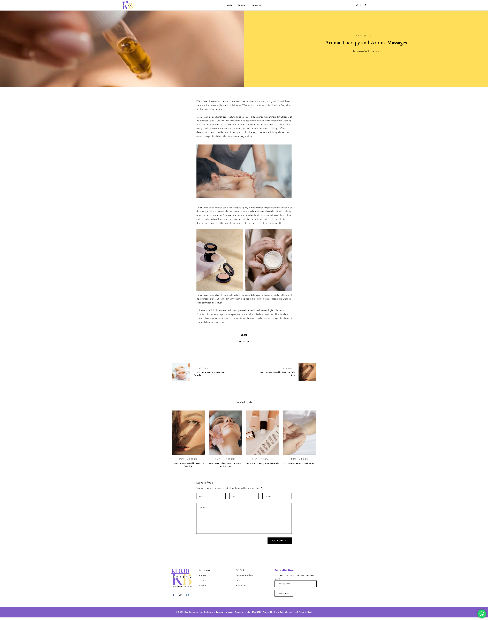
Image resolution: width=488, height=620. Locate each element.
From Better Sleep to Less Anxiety (300, 463)
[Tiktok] (180, 594)
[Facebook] (173, 594)
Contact (242, 5)
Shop (229, 5)
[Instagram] (187, 594)
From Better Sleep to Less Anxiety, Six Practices (225, 465)
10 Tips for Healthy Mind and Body (262, 463)
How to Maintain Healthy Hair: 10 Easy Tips (188, 465)
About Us (256, 5)
